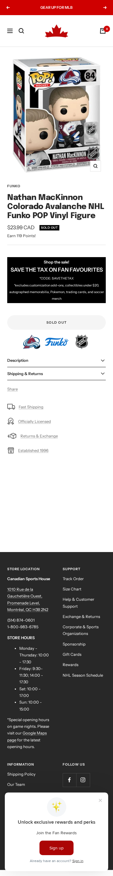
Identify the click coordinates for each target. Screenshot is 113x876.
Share (12, 389)
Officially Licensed (34, 421)
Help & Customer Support (78, 602)
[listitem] (32, 337)
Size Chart (72, 589)
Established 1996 (33, 450)
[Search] (21, 31)
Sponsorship (74, 644)
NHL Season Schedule (83, 675)
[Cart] (103, 31)
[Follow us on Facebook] (69, 780)
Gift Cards (72, 654)
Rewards (70, 664)
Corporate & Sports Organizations (81, 630)
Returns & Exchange (39, 435)
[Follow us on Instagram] (83, 780)
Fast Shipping (31, 406)
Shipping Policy (21, 774)
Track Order (73, 578)
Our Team (16, 784)
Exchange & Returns (81, 616)
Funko (13, 186)
